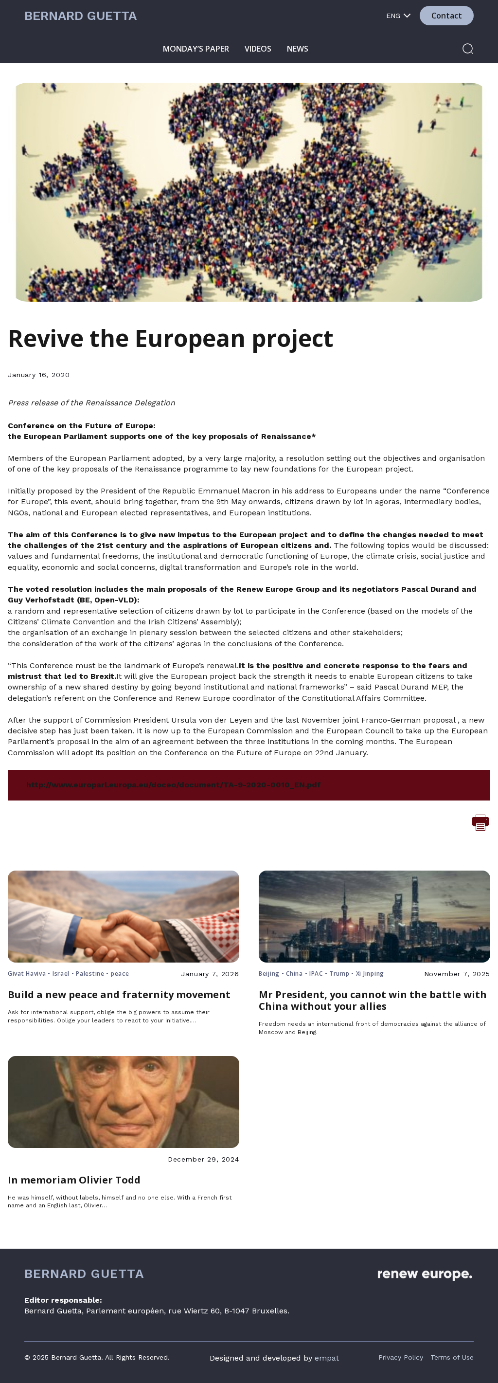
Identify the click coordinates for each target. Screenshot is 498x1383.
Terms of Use (452, 1357)
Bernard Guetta (80, 15)
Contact (446, 15)
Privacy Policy (400, 1357)
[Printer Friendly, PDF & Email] (480, 822)
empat (327, 1358)
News (297, 48)
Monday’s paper (196, 48)
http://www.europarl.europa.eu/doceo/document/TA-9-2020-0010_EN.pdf (173, 784)
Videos (258, 48)
